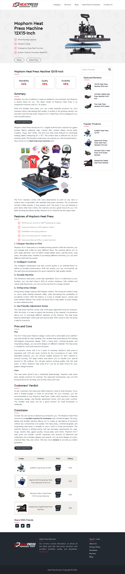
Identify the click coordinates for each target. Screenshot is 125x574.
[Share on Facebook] (17, 526)
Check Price (33, 60)
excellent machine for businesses (38, 418)
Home (19, 60)
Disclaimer (93, 550)
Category (57, 5)
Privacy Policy (94, 547)
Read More (43, 552)
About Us (93, 544)
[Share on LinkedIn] (28, 526)
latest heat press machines (39, 141)
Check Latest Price (23, 122)
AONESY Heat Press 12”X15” (40, 468)
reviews (56, 440)
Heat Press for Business (91, 5)
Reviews (67, 5)
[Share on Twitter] (23, 526)
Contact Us (108, 5)
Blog (76, 5)
